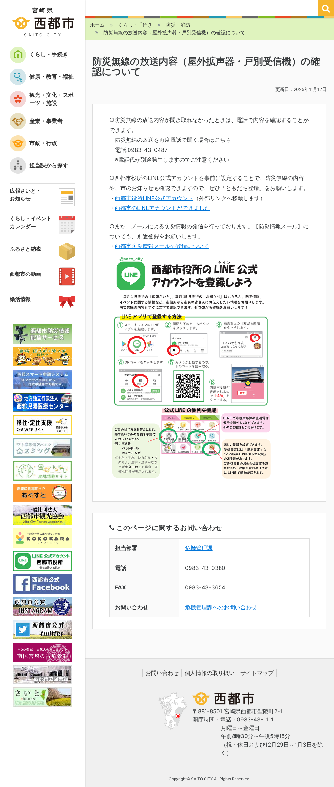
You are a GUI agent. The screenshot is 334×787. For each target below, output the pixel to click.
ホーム (97, 25)
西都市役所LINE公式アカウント (154, 198)
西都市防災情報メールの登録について (162, 246)
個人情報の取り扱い (210, 673)
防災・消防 (178, 25)
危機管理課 (199, 548)
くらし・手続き (135, 25)
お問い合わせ (162, 673)
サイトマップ (257, 673)
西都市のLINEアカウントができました (162, 208)
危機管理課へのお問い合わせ (221, 607)
